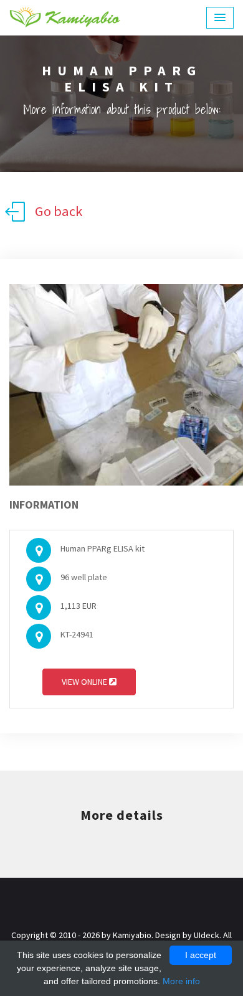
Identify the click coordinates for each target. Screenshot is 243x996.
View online (85, 681)
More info (181, 981)
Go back (58, 211)
